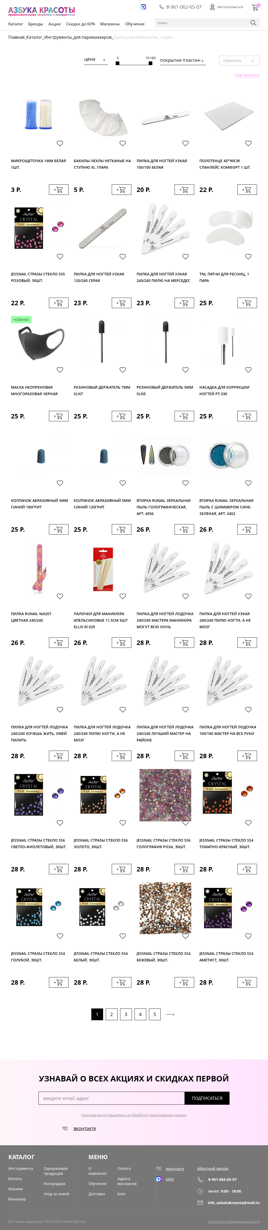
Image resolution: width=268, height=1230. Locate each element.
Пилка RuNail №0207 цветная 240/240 (31, 617)
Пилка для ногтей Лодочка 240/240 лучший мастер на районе (165, 732)
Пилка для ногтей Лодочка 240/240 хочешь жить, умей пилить (39, 732)
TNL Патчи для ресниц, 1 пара (224, 277)
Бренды (35, 23)
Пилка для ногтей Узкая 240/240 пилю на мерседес (163, 277)
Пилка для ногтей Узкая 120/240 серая (99, 277)
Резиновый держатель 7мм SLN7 (102, 390)
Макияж (15, 1188)
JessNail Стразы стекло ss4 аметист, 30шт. (226, 956)
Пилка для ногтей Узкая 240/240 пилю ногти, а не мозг (225, 619)
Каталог (34, 37)
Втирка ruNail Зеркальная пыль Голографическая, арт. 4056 (164, 505)
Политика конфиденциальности (234, 1221)
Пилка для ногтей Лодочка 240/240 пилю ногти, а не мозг (102, 732)
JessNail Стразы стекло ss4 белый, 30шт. (101, 956)
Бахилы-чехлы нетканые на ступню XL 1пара (102, 164)
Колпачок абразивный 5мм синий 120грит (102, 503)
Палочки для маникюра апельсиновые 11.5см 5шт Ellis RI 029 (101, 619)
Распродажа (54, 1183)
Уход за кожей (56, 1193)
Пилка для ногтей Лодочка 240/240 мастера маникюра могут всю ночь (165, 619)
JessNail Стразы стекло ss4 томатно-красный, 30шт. (226, 843)
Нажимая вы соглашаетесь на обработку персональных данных (134, 1115)
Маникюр (17, 1199)
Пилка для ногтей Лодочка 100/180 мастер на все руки (227, 730)
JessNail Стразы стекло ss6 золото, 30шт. (101, 843)
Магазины (110, 23)
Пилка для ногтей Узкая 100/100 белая (162, 164)
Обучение (134, 23)
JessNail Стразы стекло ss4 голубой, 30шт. (38, 956)
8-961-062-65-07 (184, 7)
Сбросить (241, 60)
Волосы (15, 1178)
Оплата (124, 1168)
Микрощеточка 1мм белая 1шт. (38, 164)
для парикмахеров (92, 37)
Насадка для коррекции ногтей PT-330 (224, 390)
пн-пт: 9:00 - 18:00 (224, 1191)
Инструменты (58, 37)
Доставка (96, 1193)
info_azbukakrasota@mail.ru (234, 1202)
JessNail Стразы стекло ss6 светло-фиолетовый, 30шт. (38, 843)
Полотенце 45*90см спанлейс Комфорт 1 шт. (225, 164)
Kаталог (15, 23)
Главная (16, 37)
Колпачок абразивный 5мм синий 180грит (39, 503)
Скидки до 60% (80, 23)
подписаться (207, 1098)
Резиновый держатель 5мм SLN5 (165, 390)
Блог (122, 1193)
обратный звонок (212, 1168)
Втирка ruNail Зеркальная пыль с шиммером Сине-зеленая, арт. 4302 (226, 505)
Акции (54, 23)
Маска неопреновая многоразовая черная (34, 390)
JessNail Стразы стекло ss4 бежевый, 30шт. (164, 956)
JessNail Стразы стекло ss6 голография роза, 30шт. (164, 843)
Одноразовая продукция (56, 1171)
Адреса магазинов (127, 1181)
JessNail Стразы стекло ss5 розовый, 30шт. (38, 277)
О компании (97, 1171)
